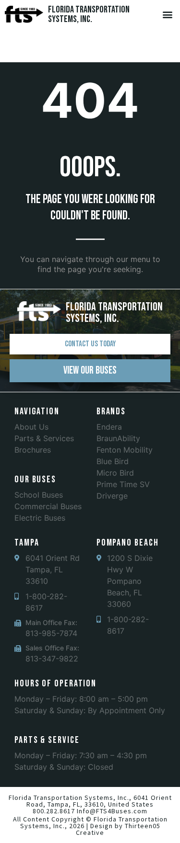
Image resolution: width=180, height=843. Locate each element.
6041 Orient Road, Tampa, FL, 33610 (99, 801)
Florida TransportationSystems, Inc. (89, 14)
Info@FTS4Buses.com (112, 811)
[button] (167, 15)
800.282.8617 (54, 811)
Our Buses (35, 479)
